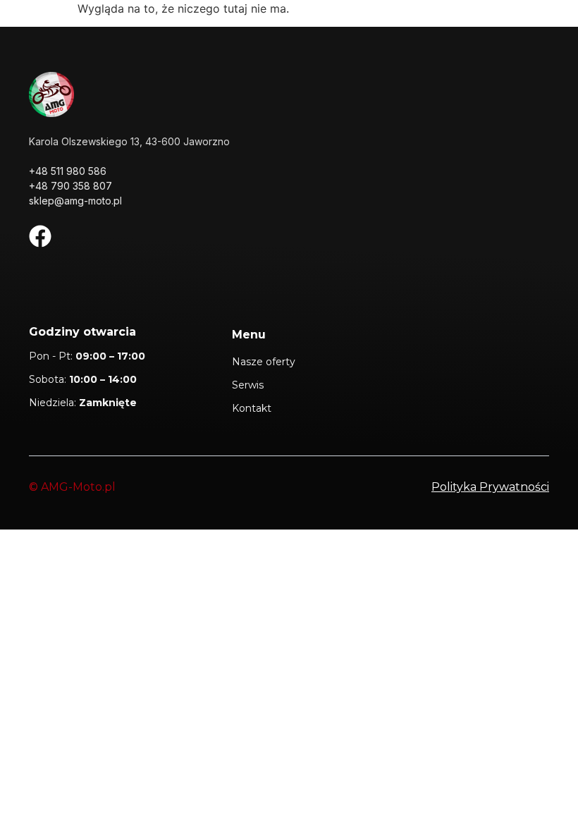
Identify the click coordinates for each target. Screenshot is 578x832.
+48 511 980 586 (67, 171)
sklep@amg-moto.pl (75, 201)
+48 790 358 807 (70, 186)
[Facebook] (40, 236)
